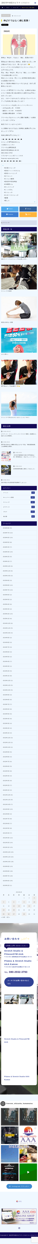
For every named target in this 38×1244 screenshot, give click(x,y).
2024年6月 (6, 652)
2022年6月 (6, 766)
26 (9, 914)
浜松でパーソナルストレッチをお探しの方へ (14, 259)
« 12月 (3, 917)
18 (3, 910)
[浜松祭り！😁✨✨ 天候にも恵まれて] (10, 1153)
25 (3, 914)
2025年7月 (6, 590)
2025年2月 (6, 614)
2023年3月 (6, 723)
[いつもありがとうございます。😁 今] (28, 1153)
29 (24, 914)
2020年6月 (6, 880)
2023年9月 (6, 695)
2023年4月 (6, 718)
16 (29, 906)
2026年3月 (6, 552)
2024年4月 (6, 661)
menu (35, 2)
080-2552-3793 (15, 972)
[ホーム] (2, 6)
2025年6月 (6, 594)
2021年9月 (6, 809)
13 (14, 906)
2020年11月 (6, 857)
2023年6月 (6, 709)
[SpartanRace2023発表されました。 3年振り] (10, 1172)
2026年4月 (6, 547)
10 (34, 902)
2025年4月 (6, 604)
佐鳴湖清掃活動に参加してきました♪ (24, 468)
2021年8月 (6, 814)
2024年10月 (6, 633)
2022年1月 (6, 790)
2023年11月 (6, 685)
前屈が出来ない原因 (7, 322)
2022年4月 (6, 776)
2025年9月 (6, 580)
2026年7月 (6, 532)
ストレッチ (6, 15)
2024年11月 (6, 628)
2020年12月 (6, 852)
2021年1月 (6, 847)
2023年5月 (6, 714)
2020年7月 (6, 876)
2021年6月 (6, 823)
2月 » (8, 917)
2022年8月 (6, 756)
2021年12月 (6, 795)
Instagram (19, 1227)
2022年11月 (6, 742)
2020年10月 (6, 861)
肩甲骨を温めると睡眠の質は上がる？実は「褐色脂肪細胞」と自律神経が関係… (18, 445)
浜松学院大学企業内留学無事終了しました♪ (14, 482)
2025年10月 (6, 575)
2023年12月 (6, 680)
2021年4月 (6, 833)
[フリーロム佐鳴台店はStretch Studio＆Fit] (10, 1117)
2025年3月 (6, 609)
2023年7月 (6, 704)
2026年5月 (6, 542)
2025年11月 (6, 571)
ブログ (7, 7)
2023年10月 (6, 690)
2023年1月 (6, 733)
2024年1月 (6, 675)
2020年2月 (6, 885)
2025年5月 (6, 599)
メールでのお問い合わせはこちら (18, 982)
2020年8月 (6, 871)
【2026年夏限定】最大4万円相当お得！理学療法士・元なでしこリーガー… (25, 456)
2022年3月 (6, 780)
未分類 (18, 516)
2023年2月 (6, 728)
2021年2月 (6, 842)
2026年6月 (6, 537)
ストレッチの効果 (6, 291)
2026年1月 (6, 561)
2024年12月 (6, 623)
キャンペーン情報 (18, 497)
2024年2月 (6, 671)
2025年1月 (6, 618)
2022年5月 (6, 771)
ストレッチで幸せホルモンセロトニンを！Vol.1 (15, 417)
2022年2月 (6, 785)
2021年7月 (6, 818)
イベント (18, 492)
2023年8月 (6, 699)
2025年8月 (6, 585)
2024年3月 (6, 666)
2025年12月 (6, 566)
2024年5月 (6, 656)
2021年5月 (6, 828)
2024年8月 (6, 642)
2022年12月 (6, 737)
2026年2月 (6, 556)
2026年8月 (6, 528)
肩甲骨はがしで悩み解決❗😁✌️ (10, 386)
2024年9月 (6, 637)
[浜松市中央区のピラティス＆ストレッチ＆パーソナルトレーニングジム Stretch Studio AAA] (19, 1199)
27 (14, 914)
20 (14, 910)
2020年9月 (6, 866)
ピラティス (18, 507)
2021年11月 (6, 799)
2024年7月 (6, 647)
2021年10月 (6, 804)
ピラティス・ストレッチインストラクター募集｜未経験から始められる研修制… (18, 435)
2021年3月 (6, 838)
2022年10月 (6, 747)
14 (19, 906)
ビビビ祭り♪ (4, 354)
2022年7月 (6, 761)
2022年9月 (6, 752)
